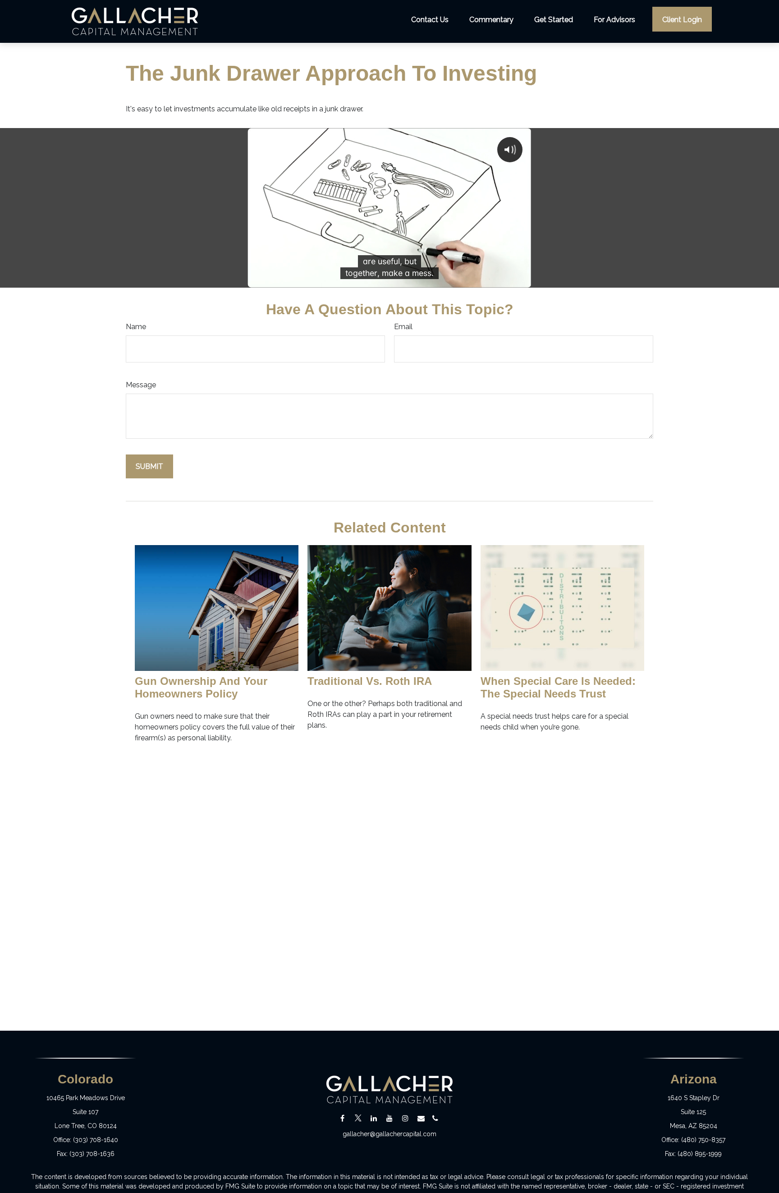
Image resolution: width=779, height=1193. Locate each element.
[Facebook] (342, 1118)
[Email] (421, 1118)
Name (136, 326)
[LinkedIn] (374, 1118)
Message (141, 385)
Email (403, 326)
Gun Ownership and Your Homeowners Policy (201, 687)
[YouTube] (390, 1118)
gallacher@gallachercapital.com (389, 1134)
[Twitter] (358, 1118)
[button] (430, 19)
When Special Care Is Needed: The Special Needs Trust (558, 687)
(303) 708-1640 (95, 1139)
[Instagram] (405, 1118)
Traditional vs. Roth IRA (369, 681)
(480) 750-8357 (703, 1139)
